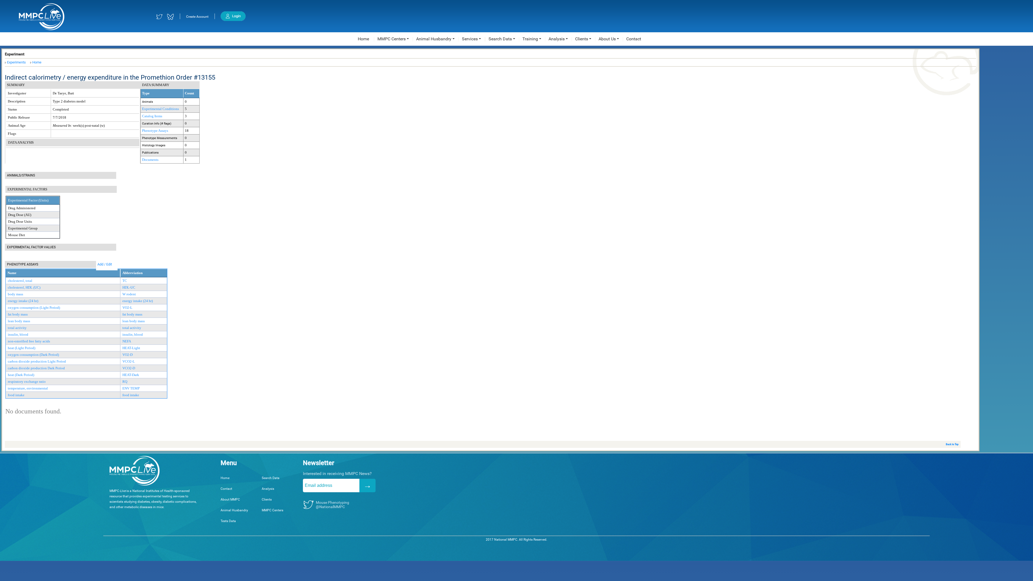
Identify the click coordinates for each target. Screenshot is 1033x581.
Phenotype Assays (155, 131)
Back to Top (952, 444)
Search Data (271, 478)
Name (12, 273)
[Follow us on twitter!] (159, 16)
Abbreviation (132, 273)
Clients (267, 499)
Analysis (268, 489)
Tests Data (228, 521)
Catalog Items (152, 116)
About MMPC (230, 499)
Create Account (197, 17)
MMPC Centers (272, 510)
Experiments (16, 62)
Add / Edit (104, 264)
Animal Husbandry (234, 510)
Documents (150, 160)
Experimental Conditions (160, 109)
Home (36, 62)
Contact (226, 489)
